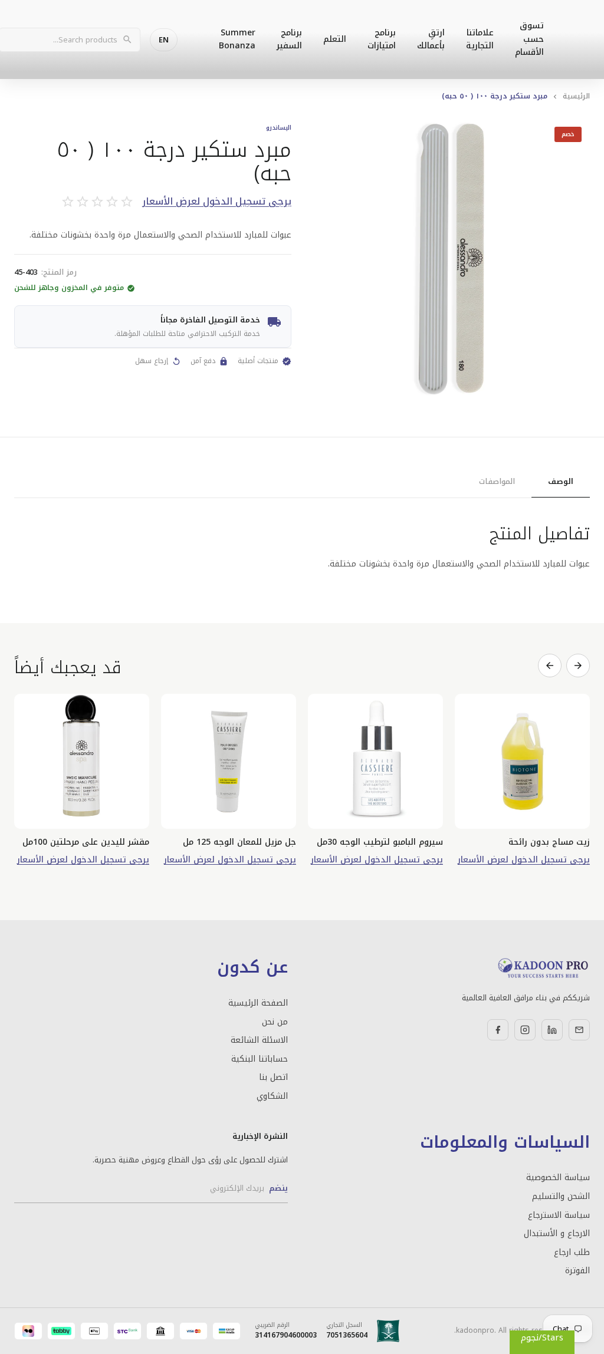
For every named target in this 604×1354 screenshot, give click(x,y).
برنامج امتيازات (381, 39)
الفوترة (577, 1271)
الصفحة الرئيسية (258, 1003)
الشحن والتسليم (561, 1197)
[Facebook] (497, 1029)
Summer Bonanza (237, 39)
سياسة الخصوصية (558, 1178)
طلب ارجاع (572, 1253)
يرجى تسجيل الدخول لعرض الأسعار (216, 202)
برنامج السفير (289, 39)
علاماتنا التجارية (480, 39)
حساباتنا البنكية (259, 1059)
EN (164, 39)
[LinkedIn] (552, 1029)
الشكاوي (272, 1096)
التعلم (334, 39)
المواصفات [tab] (497, 481)
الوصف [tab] (560, 481)
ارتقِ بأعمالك (431, 39)
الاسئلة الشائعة (259, 1040)
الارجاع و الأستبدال (557, 1234)
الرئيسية (576, 96)
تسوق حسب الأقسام (529, 39)
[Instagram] (525, 1029)
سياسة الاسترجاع (559, 1215)
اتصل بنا (273, 1077)
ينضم (278, 1188)
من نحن (275, 1022)
